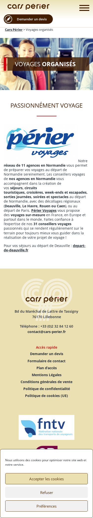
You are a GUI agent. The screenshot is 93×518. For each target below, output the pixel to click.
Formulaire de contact (46, 361)
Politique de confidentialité (46, 388)
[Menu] (84, 8)
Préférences (46, 506)
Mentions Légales (47, 374)
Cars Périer (28, 7)
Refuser (46, 492)
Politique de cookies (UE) (46, 395)
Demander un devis (32, 19)
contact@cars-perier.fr (47, 331)
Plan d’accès (46, 368)
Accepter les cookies (46, 478)
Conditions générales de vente (46, 381)
